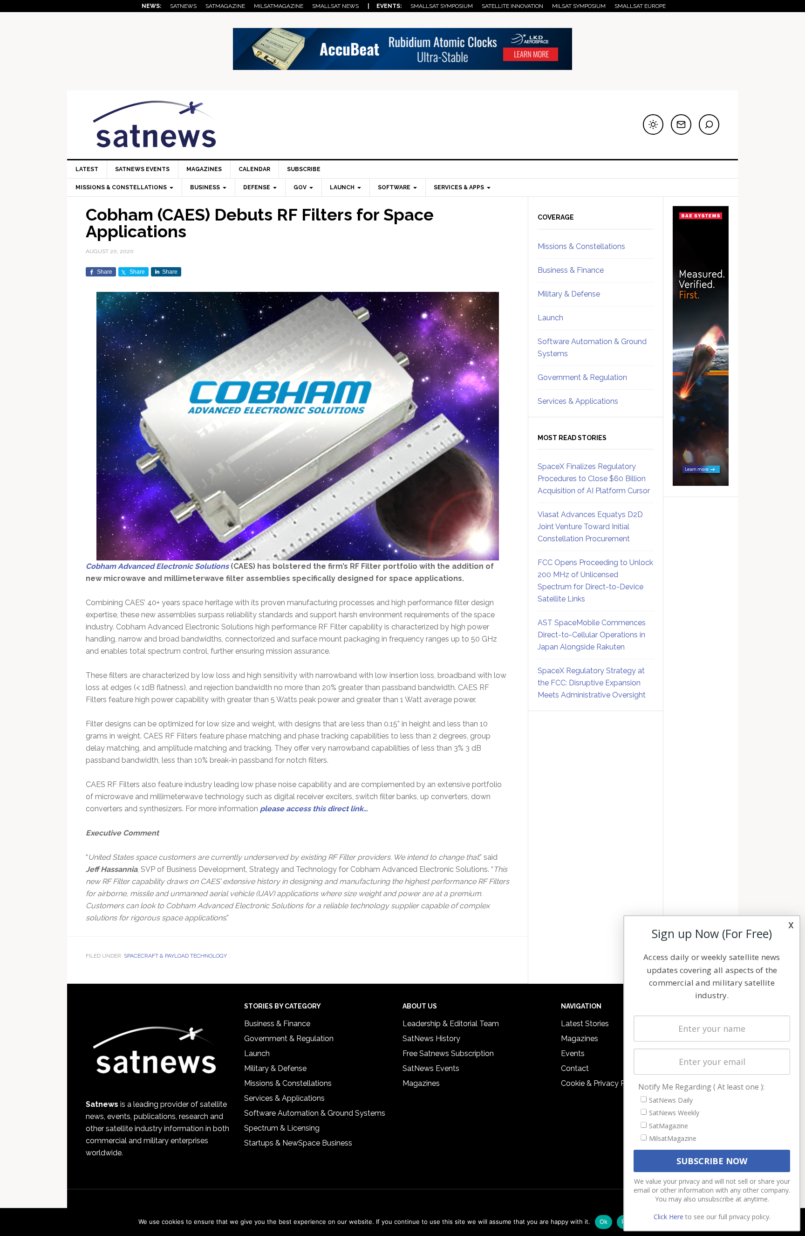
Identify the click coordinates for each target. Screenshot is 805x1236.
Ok (604, 1221)
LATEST (86, 169)
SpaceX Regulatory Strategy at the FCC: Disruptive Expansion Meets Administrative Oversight (592, 682)
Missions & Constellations (581, 246)
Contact (575, 1068)
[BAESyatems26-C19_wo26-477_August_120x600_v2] (701, 481)
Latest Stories (585, 1023)
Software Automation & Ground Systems (314, 1113)
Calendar (254, 169)
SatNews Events (142, 169)
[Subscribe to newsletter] (681, 124)
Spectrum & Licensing (282, 1128)
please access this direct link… (314, 808)
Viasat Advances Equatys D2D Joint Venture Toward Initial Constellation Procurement (590, 526)
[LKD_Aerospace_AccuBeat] (402, 65)
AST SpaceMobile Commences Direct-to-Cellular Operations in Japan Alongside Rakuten (592, 634)
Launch (550, 317)
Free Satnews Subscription (448, 1053)
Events (573, 1053)
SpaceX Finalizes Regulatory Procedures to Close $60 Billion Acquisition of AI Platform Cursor (594, 478)
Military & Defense (569, 294)
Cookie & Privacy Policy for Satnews (623, 1083)
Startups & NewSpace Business (298, 1143)
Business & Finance (571, 270)
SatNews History (431, 1038)
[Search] (709, 124)
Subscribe (304, 169)
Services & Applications (578, 401)
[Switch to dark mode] (653, 124)
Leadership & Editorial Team (450, 1023)
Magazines (204, 169)
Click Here (668, 1216)
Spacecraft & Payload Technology (175, 956)
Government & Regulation (582, 377)
